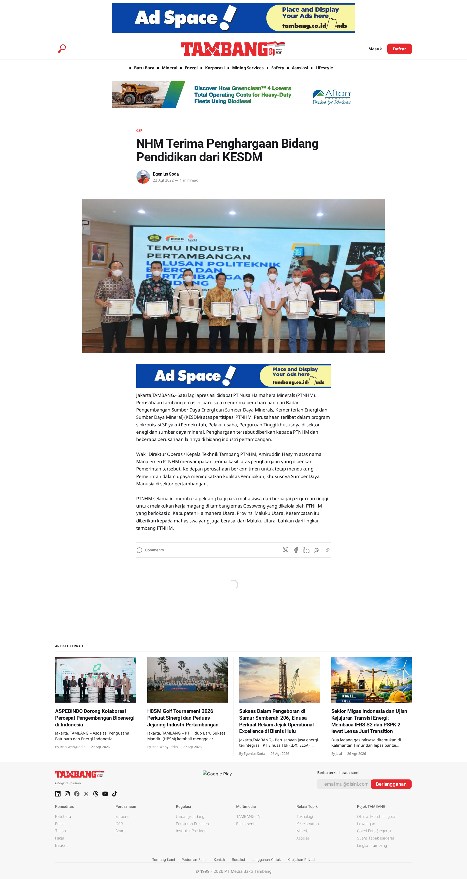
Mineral (169, 67)
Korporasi (215, 67)
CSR (139, 130)
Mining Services (248, 67)
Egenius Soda (166, 174)
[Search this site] (62, 48)
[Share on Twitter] (285, 550)
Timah (60, 830)
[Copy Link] (327, 550)
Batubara (63, 816)
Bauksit (61, 845)
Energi (191, 67)
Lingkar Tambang (372, 845)
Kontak (219, 859)
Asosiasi (300, 67)
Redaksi (238, 859)
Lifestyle (324, 67)
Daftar (399, 48)
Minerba (303, 830)
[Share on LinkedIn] (306, 550)
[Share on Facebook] (296, 550)
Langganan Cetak (266, 859)
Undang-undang (190, 816)
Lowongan (366, 823)
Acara (120, 830)
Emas (60, 823)
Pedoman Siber (194, 859)
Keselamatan (307, 823)
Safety (277, 67)
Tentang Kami (163, 859)
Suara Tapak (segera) (375, 838)
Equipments (246, 823)
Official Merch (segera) (376, 816)
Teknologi (304, 816)
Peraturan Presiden (192, 823)
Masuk (375, 48)
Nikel (59, 838)
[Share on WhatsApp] (317, 550)
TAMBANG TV (248, 816)
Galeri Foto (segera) (374, 830)
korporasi (123, 816)
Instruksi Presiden (191, 830)
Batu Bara (144, 67)
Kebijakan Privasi (301, 859)
